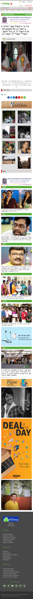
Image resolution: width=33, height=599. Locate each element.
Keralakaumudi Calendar (9, 537)
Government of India (8, 568)
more (4, 171)
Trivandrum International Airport (11, 572)
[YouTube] (12, 586)
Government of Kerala (8, 570)
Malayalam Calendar (8, 536)
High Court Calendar (8, 542)
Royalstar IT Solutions (14, 596)
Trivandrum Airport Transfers (10, 577)
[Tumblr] (24, 586)
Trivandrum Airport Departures (11, 575)
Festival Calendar (7, 541)
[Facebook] (8, 586)
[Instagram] (16, 586)
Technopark (6, 559)
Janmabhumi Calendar (9, 539)
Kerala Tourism (6, 553)
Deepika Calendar (7, 534)
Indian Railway (6, 556)
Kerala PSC (6, 551)
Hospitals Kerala (7, 558)
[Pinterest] (20, 586)
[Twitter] (4, 586)
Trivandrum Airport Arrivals (9, 573)
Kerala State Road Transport (10, 554)
